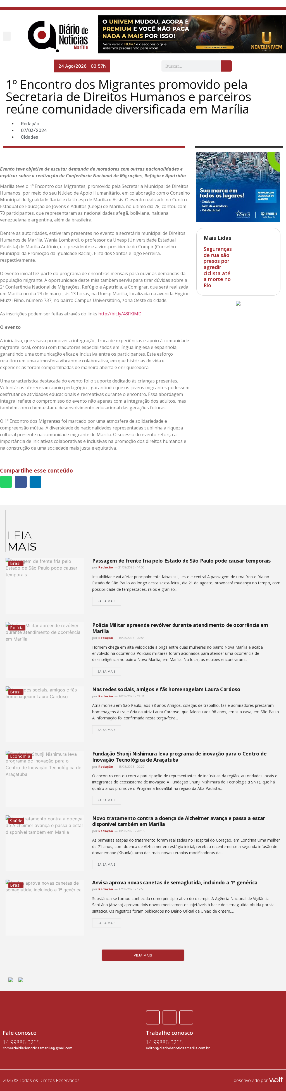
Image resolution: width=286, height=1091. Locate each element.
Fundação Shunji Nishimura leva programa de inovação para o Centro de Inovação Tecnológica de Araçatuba (179, 756)
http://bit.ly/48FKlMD (120, 314)
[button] (7, 36)
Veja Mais (143, 955)
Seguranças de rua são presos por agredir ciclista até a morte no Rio (218, 267)
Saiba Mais (106, 601)
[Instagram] (170, 1017)
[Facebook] (153, 1017)
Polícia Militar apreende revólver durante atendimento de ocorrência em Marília (180, 628)
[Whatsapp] (186, 1017)
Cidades (29, 137)
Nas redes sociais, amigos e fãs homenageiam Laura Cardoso (166, 689)
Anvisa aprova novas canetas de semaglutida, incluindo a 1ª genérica (175, 882)
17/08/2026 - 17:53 (131, 889)
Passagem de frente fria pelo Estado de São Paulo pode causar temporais (181, 560)
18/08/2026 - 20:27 (131, 766)
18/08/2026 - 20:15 (131, 831)
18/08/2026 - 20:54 (131, 638)
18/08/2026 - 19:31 (131, 696)
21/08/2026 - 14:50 (131, 567)
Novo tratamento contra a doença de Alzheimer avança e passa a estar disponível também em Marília (178, 821)
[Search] (226, 66)
